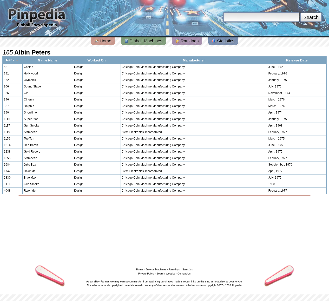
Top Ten (29, 138)
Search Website (166, 273)
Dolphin (29, 106)
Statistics (225, 41)
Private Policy (146, 273)
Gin (26, 93)
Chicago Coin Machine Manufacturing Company (153, 67)
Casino (28, 67)
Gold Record (32, 151)
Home (105, 41)
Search (311, 17)
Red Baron (31, 145)
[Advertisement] (164, 231)
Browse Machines (155, 269)
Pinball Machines (145, 41)
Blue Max (30, 177)
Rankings (189, 41)
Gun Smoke (31, 125)
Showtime (30, 112)
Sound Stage (32, 86)
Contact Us (184, 273)
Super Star (31, 119)
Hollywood (31, 73)
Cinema (29, 99)
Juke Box (30, 164)
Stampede (30, 132)
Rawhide (30, 171)
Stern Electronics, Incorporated (142, 132)
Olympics (30, 80)
